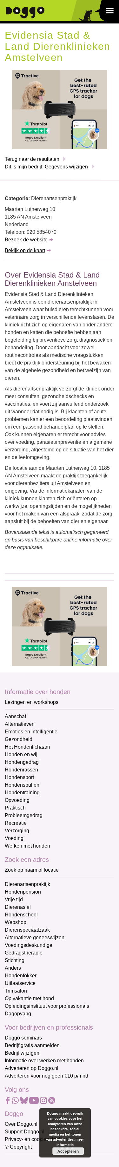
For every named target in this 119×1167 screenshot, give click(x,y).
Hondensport (19, 777)
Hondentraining (22, 792)
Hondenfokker (20, 975)
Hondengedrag (22, 762)
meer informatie (70, 1142)
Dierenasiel (18, 907)
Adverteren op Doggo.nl (31, 1068)
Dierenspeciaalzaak (27, 930)
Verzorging (17, 830)
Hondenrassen (21, 769)
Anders (13, 968)
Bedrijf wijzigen (22, 1053)
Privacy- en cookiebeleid (32, 1139)
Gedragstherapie (24, 952)
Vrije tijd (14, 899)
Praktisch (15, 807)
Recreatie (16, 823)
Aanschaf (15, 716)
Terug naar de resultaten (32, 159)
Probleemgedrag (24, 815)
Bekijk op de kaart (25, 250)
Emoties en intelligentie (31, 731)
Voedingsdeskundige (28, 945)
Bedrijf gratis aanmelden (32, 1045)
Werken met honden (27, 846)
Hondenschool (21, 914)
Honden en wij (21, 754)
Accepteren (68, 1151)
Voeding (14, 838)
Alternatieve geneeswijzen (34, 937)
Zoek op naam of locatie (32, 870)
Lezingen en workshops (31, 702)
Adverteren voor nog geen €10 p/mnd (46, 1075)
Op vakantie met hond (29, 998)
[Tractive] (59, 109)
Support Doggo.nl (24, 1131)
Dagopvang (18, 1013)
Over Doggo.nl (21, 1124)
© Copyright (18, 1147)
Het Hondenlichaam (27, 747)
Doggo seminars (23, 1037)
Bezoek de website (26, 239)
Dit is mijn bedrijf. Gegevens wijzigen (46, 166)
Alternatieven (20, 724)
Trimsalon (16, 990)
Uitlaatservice (20, 983)
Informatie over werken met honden (44, 1060)
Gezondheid (18, 739)
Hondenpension (23, 892)
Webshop (15, 922)
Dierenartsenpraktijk (27, 884)
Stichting (14, 960)
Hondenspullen (22, 785)
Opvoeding (17, 800)
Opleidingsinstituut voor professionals (47, 1006)
